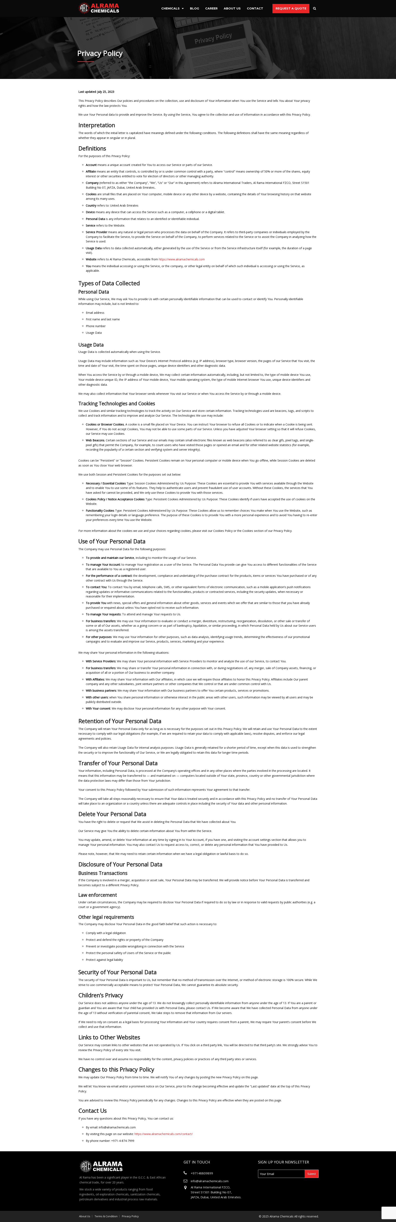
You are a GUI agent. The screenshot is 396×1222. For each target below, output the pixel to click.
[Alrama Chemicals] (98, 8)
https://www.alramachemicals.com (182, 259)
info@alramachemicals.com (210, 1181)
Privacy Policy (130, 1216)
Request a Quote (291, 8)
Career (211, 8)
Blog (194, 8)
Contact (255, 8)
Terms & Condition (106, 1216)
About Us (232, 8)
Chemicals (170, 8)
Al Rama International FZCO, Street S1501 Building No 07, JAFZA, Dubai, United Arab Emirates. (216, 1192)
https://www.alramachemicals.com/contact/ (163, 1134)
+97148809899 (202, 1173)
